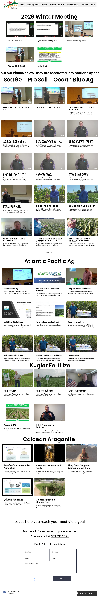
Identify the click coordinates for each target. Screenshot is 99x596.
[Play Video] (20, 29)
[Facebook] (4, 592)
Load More (49, 252)
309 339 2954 (60, 536)
